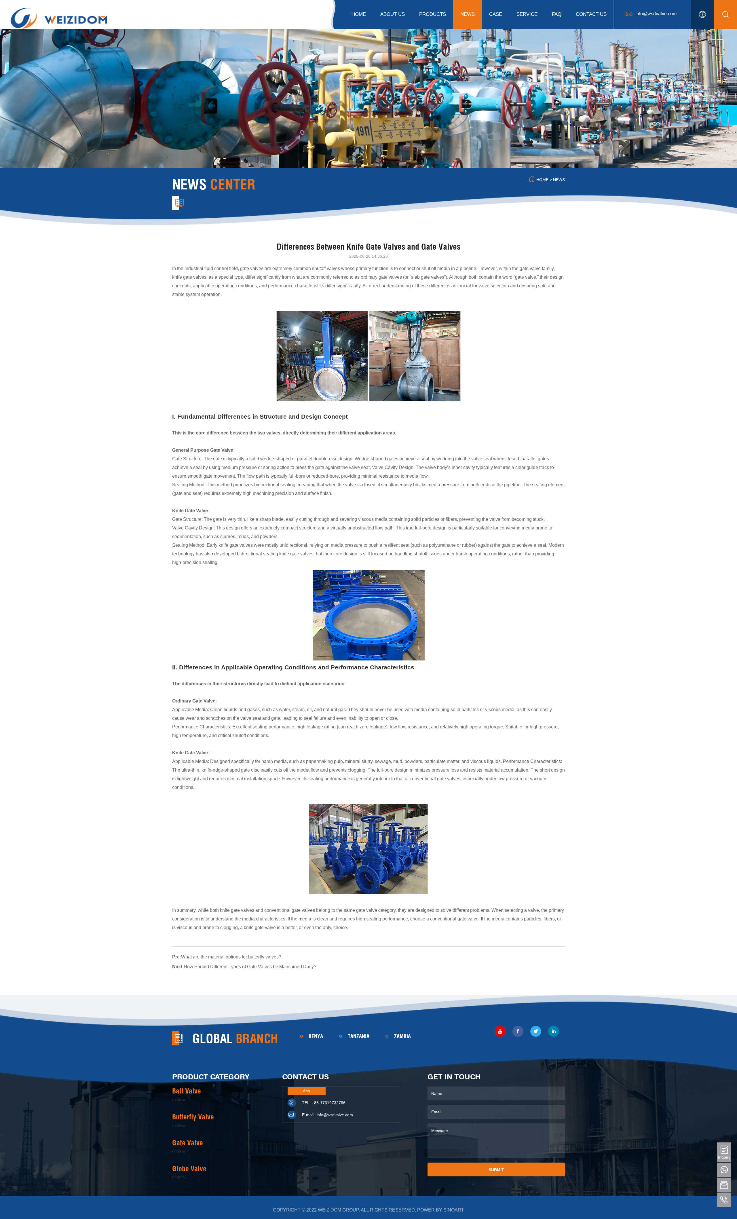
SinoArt (453, 1209)
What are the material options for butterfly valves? (231, 956)
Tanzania (358, 1036)
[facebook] (517, 1031)
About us (392, 14)
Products (432, 14)
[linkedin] (553, 1031)
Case (495, 14)
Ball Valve (186, 1091)
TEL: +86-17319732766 (323, 1102)
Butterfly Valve (193, 1116)
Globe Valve (189, 1168)
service (526, 14)
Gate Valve (187, 1142)
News (467, 14)
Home (359, 14)
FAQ (556, 14)
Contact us (591, 14)
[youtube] (500, 1031)
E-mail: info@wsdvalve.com (327, 1114)
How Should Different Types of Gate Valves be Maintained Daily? (250, 966)
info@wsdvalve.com (656, 13)
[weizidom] (59, 17)
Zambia (402, 1036)
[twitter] (535, 1031)
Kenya (316, 1036)
